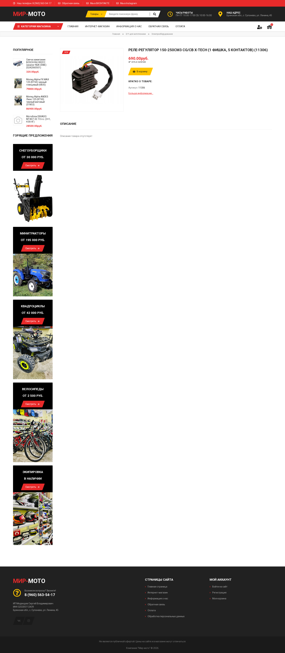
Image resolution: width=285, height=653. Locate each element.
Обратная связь (70, 3)
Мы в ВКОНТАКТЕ (100, 3)
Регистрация (219, 592)
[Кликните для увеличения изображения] (92, 80)
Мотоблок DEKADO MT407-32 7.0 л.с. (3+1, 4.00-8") (38, 119)
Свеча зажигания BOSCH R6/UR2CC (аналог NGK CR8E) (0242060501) (36, 63)
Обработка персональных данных (166, 616)
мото (29, 14)
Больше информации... (140, 93)
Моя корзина (219, 598)
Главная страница (157, 586)
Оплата (151, 610)
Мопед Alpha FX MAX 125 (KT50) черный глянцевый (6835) (37, 82)
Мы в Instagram (128, 3)
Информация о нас (157, 598)
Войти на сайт (219, 586)
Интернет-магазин (157, 592)
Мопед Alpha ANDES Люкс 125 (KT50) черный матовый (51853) (37, 100)
